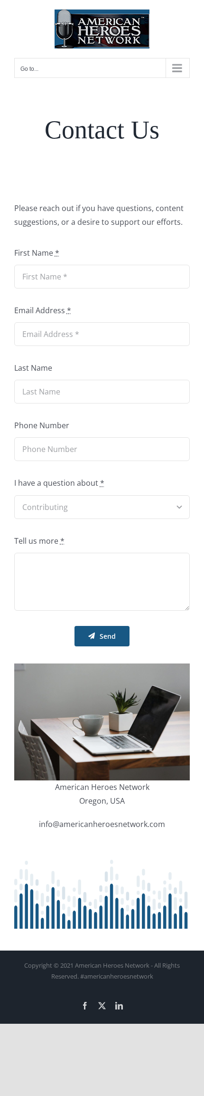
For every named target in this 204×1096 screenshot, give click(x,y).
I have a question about (59, 483)
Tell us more (39, 541)
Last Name (33, 368)
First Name (36, 253)
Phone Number (41, 425)
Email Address (42, 310)
